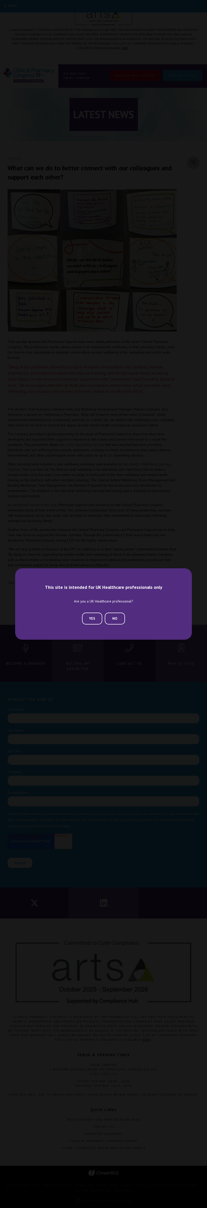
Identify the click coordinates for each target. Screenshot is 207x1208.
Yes (92, 618)
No (114, 618)
